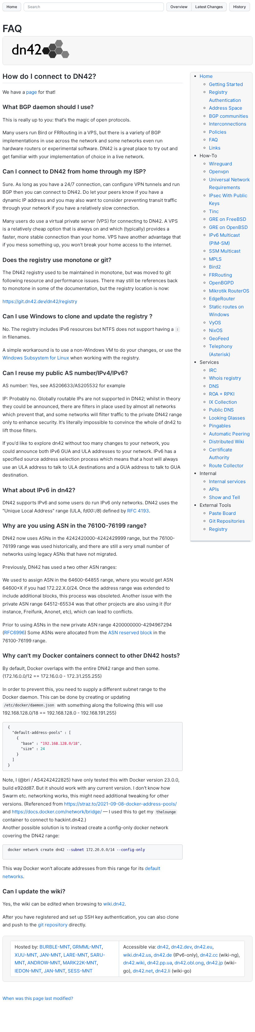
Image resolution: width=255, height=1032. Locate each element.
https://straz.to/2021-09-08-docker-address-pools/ (120, 804)
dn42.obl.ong (189, 963)
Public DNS (221, 410)
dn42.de (163, 955)
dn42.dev (181, 947)
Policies (217, 132)
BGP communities (228, 116)
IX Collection (223, 402)
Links (214, 148)
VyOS (215, 323)
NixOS (216, 330)
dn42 (163, 947)
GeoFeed (219, 338)
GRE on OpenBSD (228, 227)
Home (12, 6)
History (239, 6)
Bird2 (215, 267)
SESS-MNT (80, 971)
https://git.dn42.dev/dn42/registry (39, 301)
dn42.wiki (134, 963)
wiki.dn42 (114, 904)
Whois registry (225, 378)
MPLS (215, 259)
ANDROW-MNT (43, 963)
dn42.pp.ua (159, 963)
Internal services (227, 481)
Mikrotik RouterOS (229, 291)
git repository (52, 925)
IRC (213, 370)
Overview (179, 6)
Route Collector (226, 465)
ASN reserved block (130, 632)
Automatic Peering (229, 434)
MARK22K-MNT (80, 963)
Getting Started (226, 84)
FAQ (213, 140)
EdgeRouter (222, 299)
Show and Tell (224, 497)
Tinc (214, 211)
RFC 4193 (138, 511)
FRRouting (220, 275)
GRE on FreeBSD (227, 219)
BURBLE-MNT (54, 947)
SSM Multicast (224, 251)
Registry (218, 529)
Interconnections (227, 124)
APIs (214, 489)
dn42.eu (203, 947)
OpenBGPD (221, 283)
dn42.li (162, 971)
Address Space (225, 108)
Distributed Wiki (226, 442)
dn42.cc (209, 955)
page (31, 92)
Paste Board (222, 513)
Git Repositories (227, 521)
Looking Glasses (227, 418)
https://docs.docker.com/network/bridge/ (57, 812)
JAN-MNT (50, 955)
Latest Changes (209, 6)
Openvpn (219, 171)
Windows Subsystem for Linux (35, 358)
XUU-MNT (26, 955)
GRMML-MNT (87, 947)
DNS (214, 386)
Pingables (220, 426)
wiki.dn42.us (137, 955)
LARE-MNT (75, 955)
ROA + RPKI (221, 394)
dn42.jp (214, 963)
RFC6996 (14, 632)
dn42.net (143, 971)
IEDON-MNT (28, 971)
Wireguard (220, 164)
